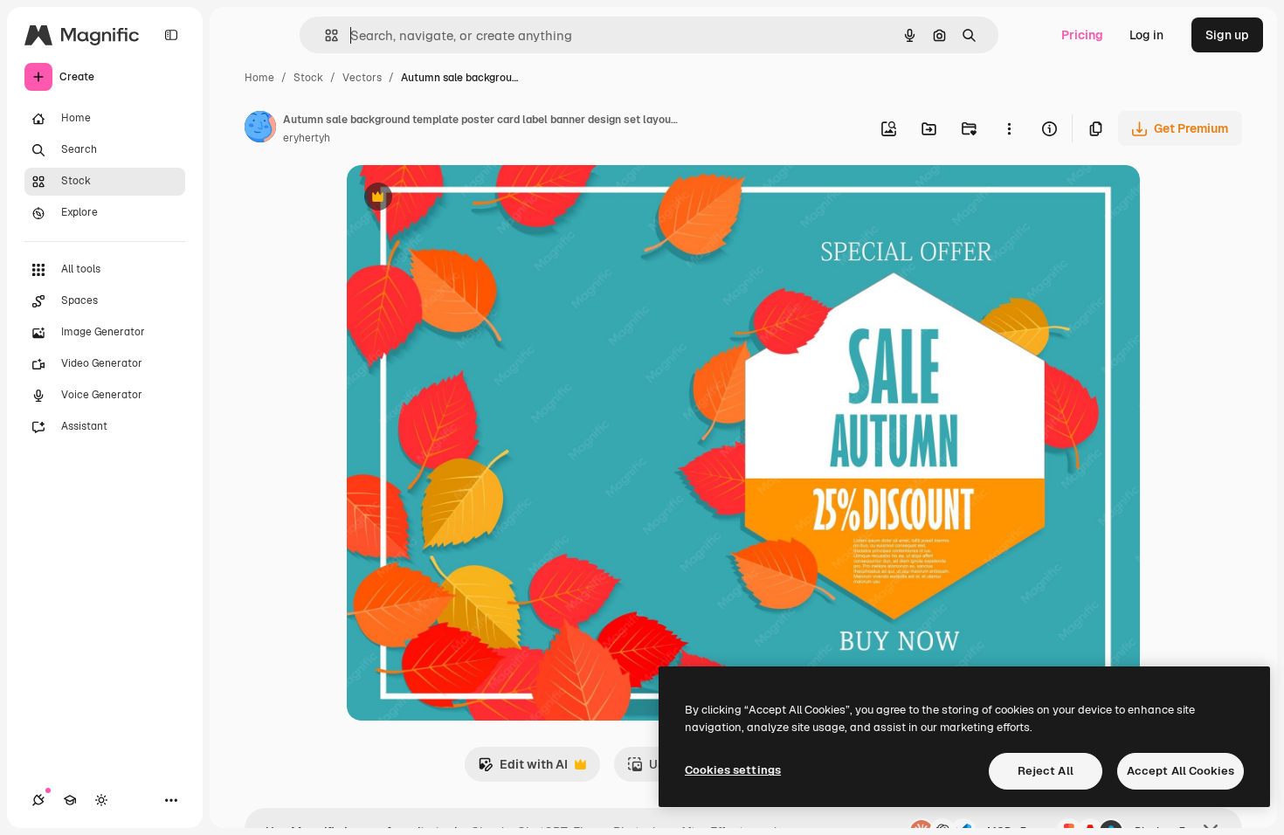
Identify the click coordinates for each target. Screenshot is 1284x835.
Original (458, 198)
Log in (1146, 35)
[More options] (1008, 128)
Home (259, 78)
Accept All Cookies (1180, 770)
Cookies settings (733, 770)
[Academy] (70, 800)
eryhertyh (306, 138)
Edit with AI (523, 769)
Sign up (1227, 35)
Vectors (362, 78)
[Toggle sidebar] (171, 35)
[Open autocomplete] (324, 35)
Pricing (1082, 35)
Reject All (1045, 770)
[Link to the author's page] (260, 129)
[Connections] (38, 800)
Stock (308, 78)
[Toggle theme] (101, 800)
